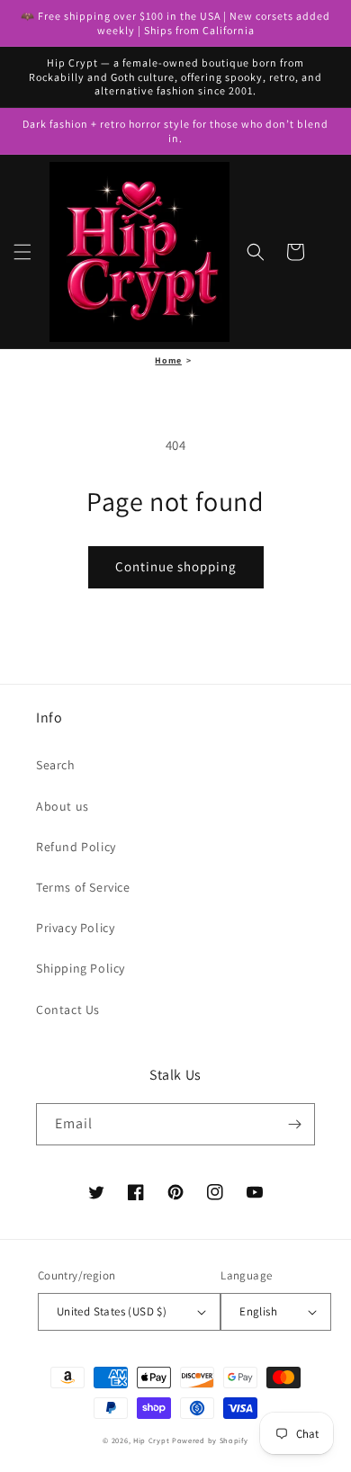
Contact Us (68, 1009)
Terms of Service (83, 887)
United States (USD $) (111, 1311)
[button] (22, 252)
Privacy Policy (75, 928)
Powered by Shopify (210, 1440)
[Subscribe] (294, 1124)
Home (168, 360)
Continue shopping (176, 566)
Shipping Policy (80, 968)
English (258, 1311)
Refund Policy (76, 847)
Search (56, 765)
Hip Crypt (151, 1440)
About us (62, 806)
